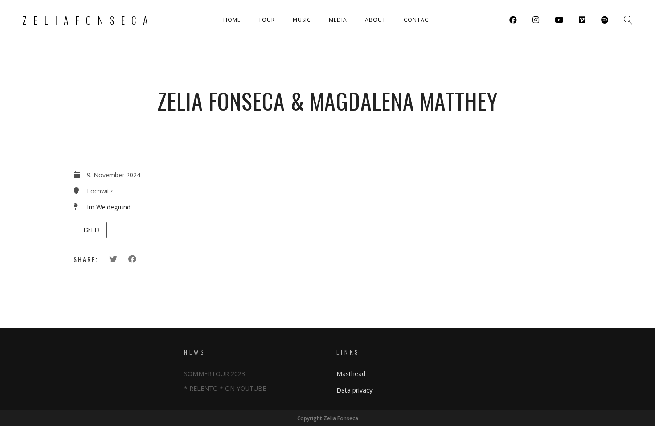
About (375, 20)
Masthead (350, 373)
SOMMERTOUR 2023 (214, 373)
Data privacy (354, 390)
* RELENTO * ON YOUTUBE (225, 388)
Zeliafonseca (88, 20)
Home (232, 20)
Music (302, 20)
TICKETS (90, 229)
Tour (266, 20)
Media (338, 20)
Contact (418, 20)
